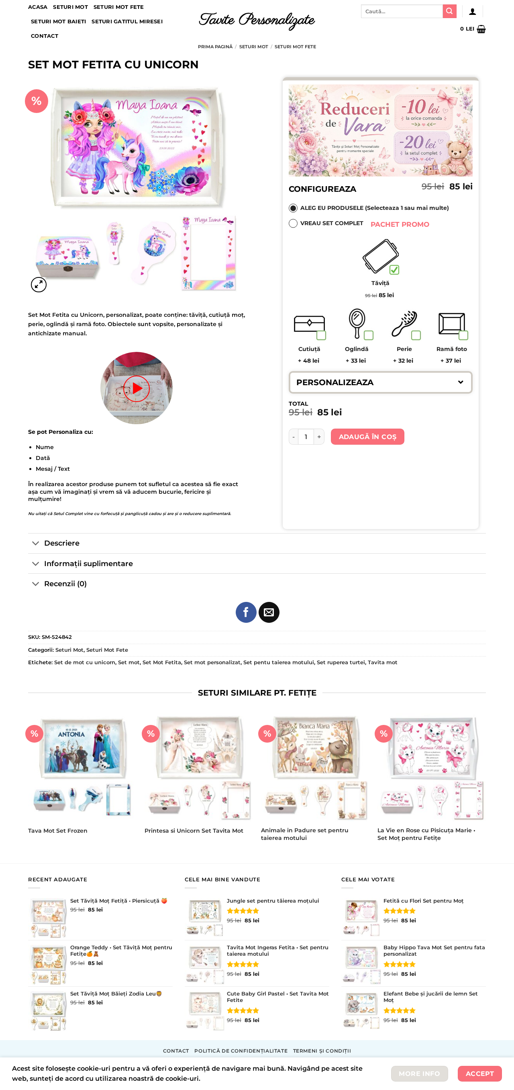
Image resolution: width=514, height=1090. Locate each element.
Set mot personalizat (212, 662)
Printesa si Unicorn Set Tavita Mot (194, 830)
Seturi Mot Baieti (58, 21)
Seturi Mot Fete (119, 7)
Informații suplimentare (88, 563)
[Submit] (450, 11)
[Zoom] (39, 285)
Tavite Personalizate (257, 20)
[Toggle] (36, 544)
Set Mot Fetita (162, 662)
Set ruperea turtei (341, 662)
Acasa (37, 7)
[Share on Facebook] (246, 612)
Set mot (129, 662)
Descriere (62, 543)
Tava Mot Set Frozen (58, 830)
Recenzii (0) (65, 583)
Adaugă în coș (368, 437)
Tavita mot (383, 662)
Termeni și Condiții (322, 1051)
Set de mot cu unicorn (84, 662)
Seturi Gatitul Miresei (127, 21)
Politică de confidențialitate (241, 1051)
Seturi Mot (70, 7)
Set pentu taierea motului (278, 662)
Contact (44, 36)
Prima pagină (215, 46)
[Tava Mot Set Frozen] (82, 767)
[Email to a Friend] (269, 612)
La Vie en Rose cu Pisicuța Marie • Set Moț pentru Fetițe (426, 834)
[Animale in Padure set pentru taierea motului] (315, 767)
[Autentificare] (473, 11)
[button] (380, 382)
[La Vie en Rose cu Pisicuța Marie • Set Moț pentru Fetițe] (431, 767)
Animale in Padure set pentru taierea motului (305, 834)
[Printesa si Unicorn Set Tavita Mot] (199, 767)
